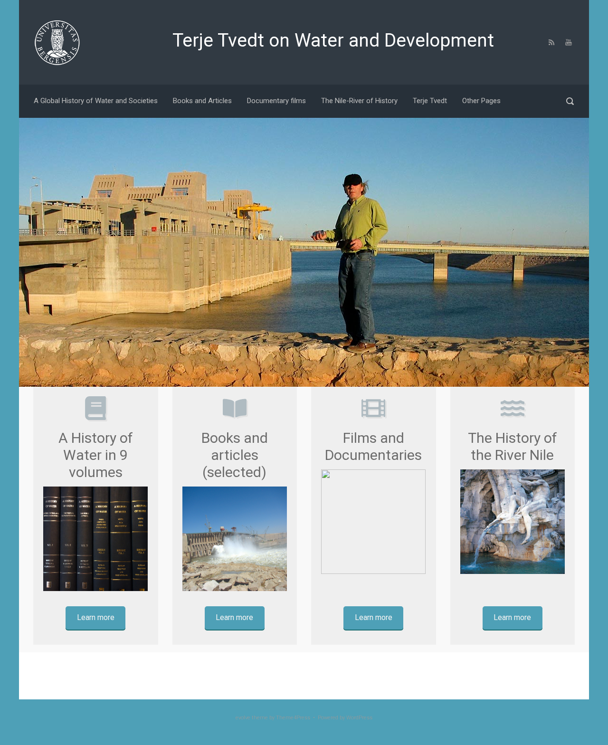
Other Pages (481, 100)
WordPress (359, 718)
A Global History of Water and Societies (96, 100)
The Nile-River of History (359, 100)
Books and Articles (202, 100)
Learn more (95, 617)
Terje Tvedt (430, 100)
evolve (243, 718)
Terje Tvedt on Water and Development (333, 40)
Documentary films (276, 100)
